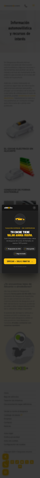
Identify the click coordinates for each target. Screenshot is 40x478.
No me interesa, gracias (20, 266)
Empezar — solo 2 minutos (20, 261)
